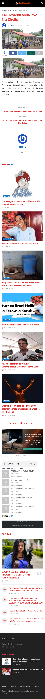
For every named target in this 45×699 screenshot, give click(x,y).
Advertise (13, 686)
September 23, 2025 (9, 415)
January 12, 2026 (8, 207)
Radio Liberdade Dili (14, 11)
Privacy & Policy (25, 686)
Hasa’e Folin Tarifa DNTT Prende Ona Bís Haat (26, 611)
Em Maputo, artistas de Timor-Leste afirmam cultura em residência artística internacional (21, 409)
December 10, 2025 (9, 246)
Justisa (7, 320)
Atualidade (8, 238)
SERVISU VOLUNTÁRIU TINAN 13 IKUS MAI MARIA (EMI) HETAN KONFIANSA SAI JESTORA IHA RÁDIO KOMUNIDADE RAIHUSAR (26, 600)
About (4, 686)
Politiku (25, 11)
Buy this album (16, 477)
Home (4, 11)
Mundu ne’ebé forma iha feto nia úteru (20, 243)
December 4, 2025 (8, 288)
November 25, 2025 (9, 328)
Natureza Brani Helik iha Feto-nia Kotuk (20, 324)
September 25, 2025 (9, 370)
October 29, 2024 (23, 25)
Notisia (7, 196)
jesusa (11, 25)
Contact (36, 686)
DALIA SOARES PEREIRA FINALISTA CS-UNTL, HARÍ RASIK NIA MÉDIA (16, 574)
